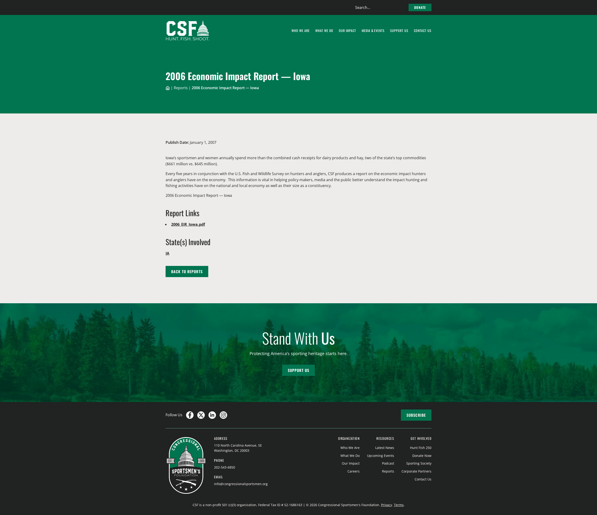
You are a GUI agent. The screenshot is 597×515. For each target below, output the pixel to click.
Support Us (298, 370)
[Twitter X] (201, 415)
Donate (420, 7)
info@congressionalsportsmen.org (241, 484)
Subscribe (416, 415)
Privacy (386, 505)
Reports (181, 87)
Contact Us (423, 479)
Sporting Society (418, 463)
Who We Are (350, 447)
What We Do (350, 455)
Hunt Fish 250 (420, 447)
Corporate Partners (416, 471)
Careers (353, 471)
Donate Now (421, 455)
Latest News (384, 447)
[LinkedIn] (212, 415)
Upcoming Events (380, 455)
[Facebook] (190, 415)
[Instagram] (223, 415)
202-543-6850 (224, 467)
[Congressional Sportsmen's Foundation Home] (188, 31)
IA (167, 253)
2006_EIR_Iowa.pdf (188, 224)
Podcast (388, 463)
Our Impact (351, 463)
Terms (399, 505)
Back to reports (187, 271)
